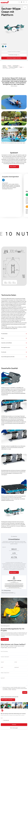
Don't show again (14, 727)
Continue (14, 724)
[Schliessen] (25, 709)
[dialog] (14, 406)
